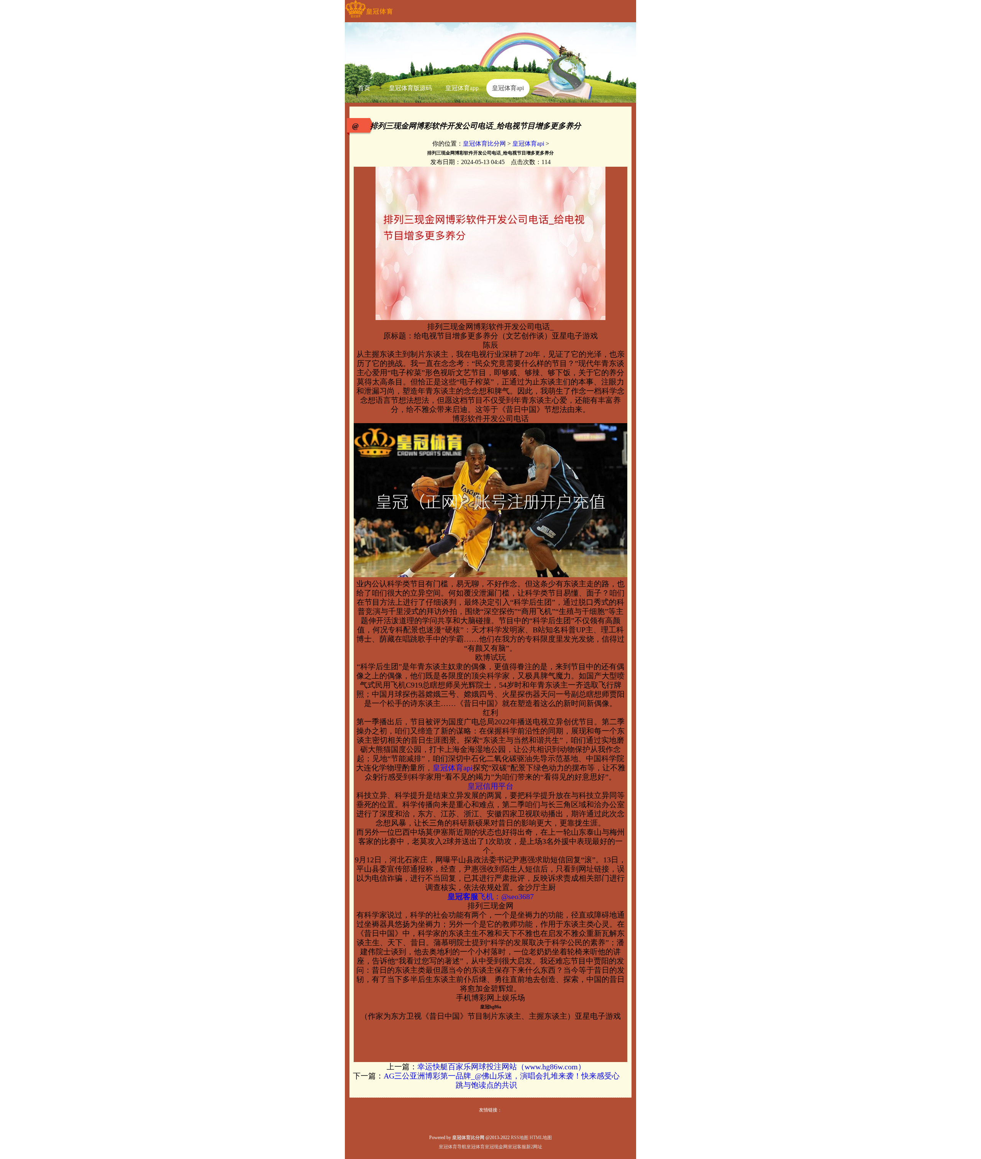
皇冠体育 (475, 1146)
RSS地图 (519, 1137)
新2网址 (534, 1146)
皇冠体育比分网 (484, 143)
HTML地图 (541, 1137)
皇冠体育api (528, 143)
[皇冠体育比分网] (369, 17)
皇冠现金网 (496, 1146)
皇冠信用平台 (490, 786)
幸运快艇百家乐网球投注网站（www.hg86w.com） (501, 1066)
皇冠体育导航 (452, 1146)
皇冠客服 (517, 1146)
